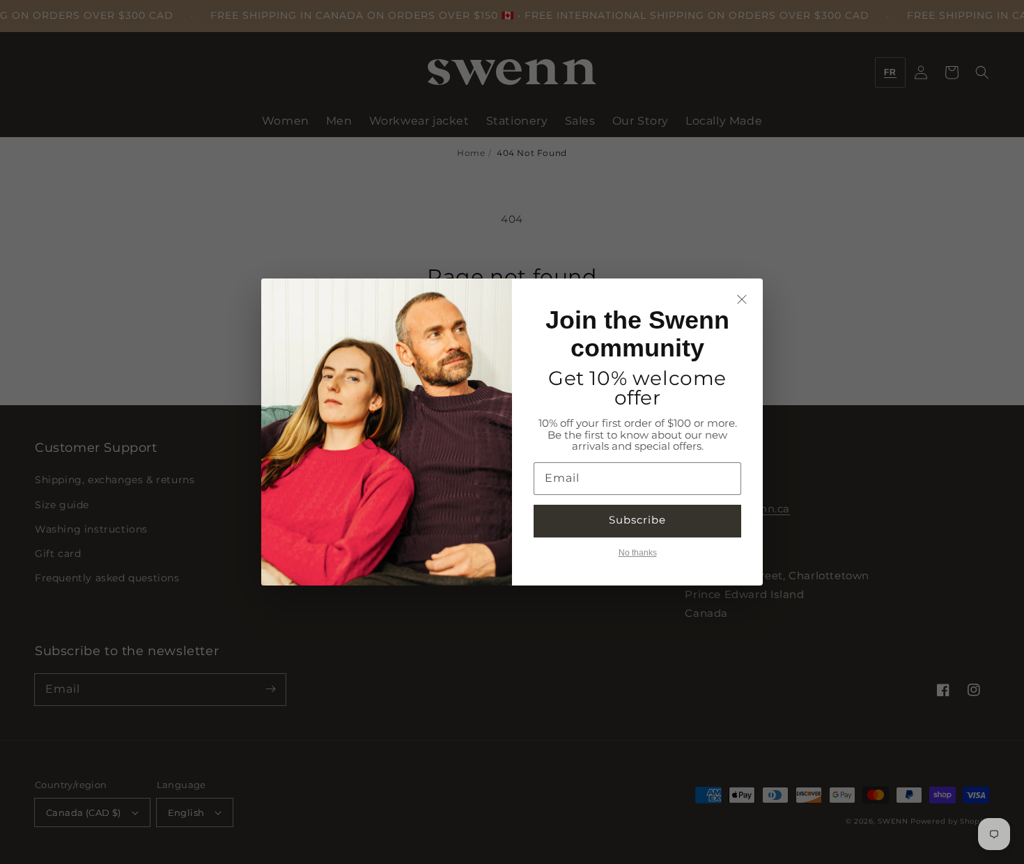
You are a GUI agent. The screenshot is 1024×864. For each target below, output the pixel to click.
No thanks (638, 553)
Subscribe (637, 519)
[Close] (742, 299)
